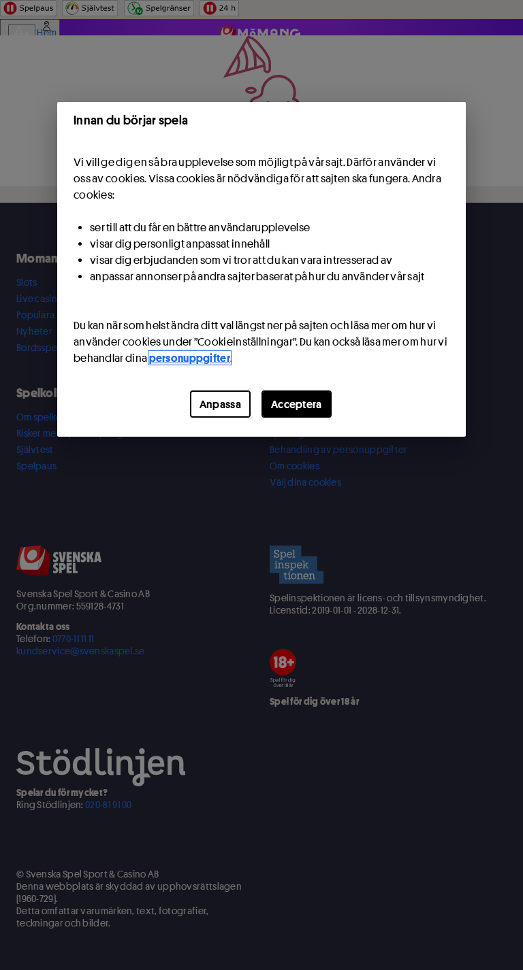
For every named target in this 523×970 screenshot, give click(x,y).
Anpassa (220, 404)
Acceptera (296, 404)
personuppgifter (190, 358)
